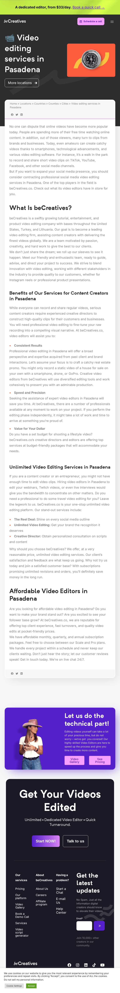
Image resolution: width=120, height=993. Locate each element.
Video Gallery (20, 906)
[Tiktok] (94, 965)
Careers (41, 895)
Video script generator (22, 932)
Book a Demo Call (22, 915)
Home (13, 103)
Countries (39, 103)
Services (21, 923)
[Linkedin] (86, 965)
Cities (65, 103)
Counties (53, 103)
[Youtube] (102, 965)
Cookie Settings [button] (14, 986)
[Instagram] (77, 965)
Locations (25, 103)
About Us (42, 888)
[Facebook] (69, 965)
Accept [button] (31, 986)
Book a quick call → (88, 7)
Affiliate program (41, 903)
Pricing (20, 888)
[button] (112, 21)
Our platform (20, 896)
